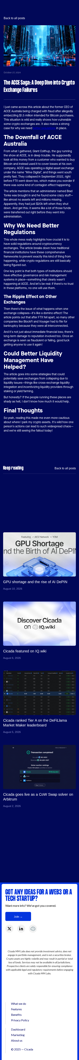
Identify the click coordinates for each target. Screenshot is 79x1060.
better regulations (44, 128)
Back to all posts (14, 18)
